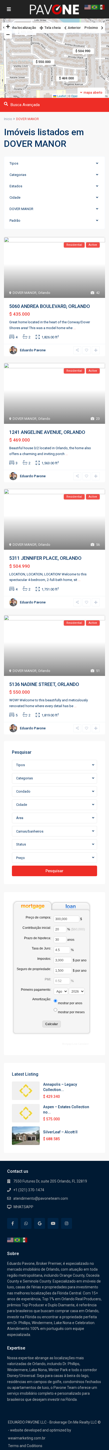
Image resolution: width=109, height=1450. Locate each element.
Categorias (18, 175)
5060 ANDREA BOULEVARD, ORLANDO (49, 306)
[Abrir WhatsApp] (96, 1437)
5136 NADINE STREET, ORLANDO (44, 684)
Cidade (15, 197)
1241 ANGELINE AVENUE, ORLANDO (47, 432)
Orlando (44, 293)
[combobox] (54, 765)
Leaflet (61, 96)
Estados (16, 186)
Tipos (14, 163)
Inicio (8, 119)
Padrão (15, 220)
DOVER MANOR (21, 209)
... (74, 328)
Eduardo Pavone (33, 350)
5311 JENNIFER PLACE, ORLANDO (45, 558)
